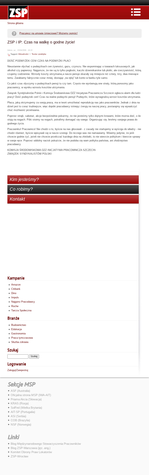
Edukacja (16, 329)
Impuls (15, 297)
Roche (14, 306)
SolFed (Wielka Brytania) (26, 407)
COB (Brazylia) (20, 420)
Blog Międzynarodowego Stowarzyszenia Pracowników (46, 443)
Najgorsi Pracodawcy (23, 301)
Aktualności (23, 54)
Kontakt (17, 199)
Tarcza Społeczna (21, 310)
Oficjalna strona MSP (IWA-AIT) (31, 395)
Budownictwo (18, 325)
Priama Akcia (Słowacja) (26, 399)
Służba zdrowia (19, 342)
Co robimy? (21, 189)
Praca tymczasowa (22, 337)
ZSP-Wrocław (19, 456)
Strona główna (15, 23)
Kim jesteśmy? (24, 179)
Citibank (15, 288)
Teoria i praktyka (39, 54)
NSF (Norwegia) (21, 424)
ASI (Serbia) (18, 416)
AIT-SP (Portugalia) (23, 412)
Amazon (16, 284)
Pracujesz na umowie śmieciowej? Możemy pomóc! (48, 33)
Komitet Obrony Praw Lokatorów (31, 452)
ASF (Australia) (20, 390)
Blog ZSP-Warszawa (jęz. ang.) (30, 448)
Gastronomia (18, 333)
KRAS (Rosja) (20, 403)
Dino (13, 293)
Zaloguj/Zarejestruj (17, 370)
